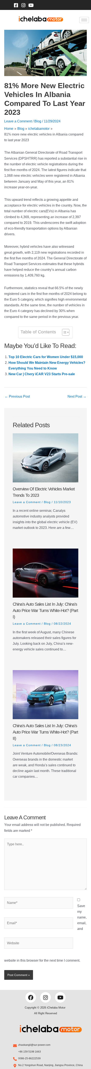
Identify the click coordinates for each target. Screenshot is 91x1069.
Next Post (77, 396)
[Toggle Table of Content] (63, 332)
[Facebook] (16, 5)
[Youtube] (31, 5)
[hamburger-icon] (84, 20)
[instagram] (23, 5)
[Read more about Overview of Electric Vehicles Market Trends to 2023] (45, 458)
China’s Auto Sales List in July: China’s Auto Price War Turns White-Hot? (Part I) (45, 610)
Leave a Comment (18, 121)
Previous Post (17, 396)
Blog (37, 121)
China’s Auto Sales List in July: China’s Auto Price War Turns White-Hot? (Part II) (45, 732)
